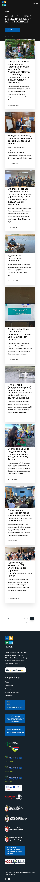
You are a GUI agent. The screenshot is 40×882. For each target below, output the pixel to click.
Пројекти (8, 682)
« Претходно (10, 619)
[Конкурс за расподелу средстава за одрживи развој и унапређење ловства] (20, 140)
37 (21, 622)
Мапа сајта (8, 689)
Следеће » (27, 622)
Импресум (8, 696)
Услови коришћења (12, 692)
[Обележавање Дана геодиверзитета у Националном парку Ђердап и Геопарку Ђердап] (20, 453)
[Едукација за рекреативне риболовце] (20, 259)
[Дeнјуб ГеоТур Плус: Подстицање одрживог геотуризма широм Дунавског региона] (20, 325)
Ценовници (9, 685)
